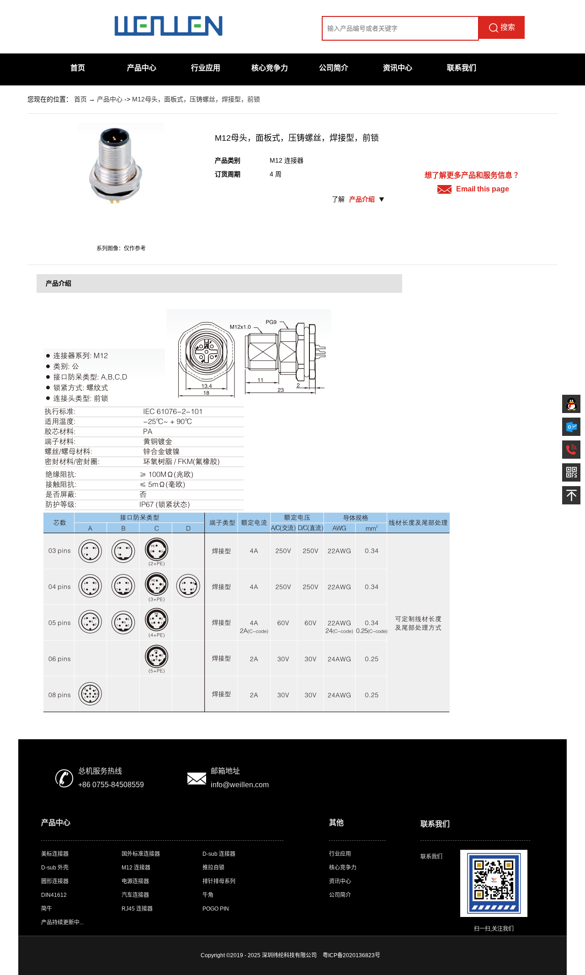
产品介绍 (362, 199)
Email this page (482, 189)
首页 (77, 68)
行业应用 (205, 68)
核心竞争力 (269, 68)
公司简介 (333, 68)
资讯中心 (397, 68)
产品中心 (141, 68)
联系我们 (461, 68)
